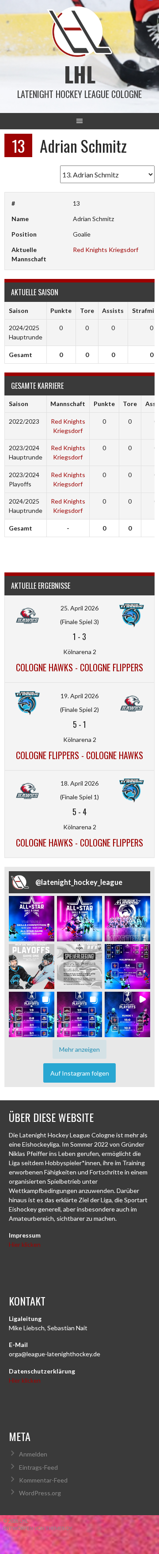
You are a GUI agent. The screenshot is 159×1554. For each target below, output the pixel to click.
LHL (79, 74)
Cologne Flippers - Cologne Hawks (79, 755)
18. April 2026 (79, 783)
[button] (31, 918)
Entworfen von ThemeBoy (37, 1528)
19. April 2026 (79, 696)
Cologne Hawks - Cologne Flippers (79, 667)
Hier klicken (25, 1244)
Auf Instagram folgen (79, 1073)
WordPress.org (40, 1493)
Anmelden (33, 1454)
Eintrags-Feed (38, 1467)
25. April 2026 (79, 608)
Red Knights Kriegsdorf (105, 249)
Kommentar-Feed (43, 1480)
